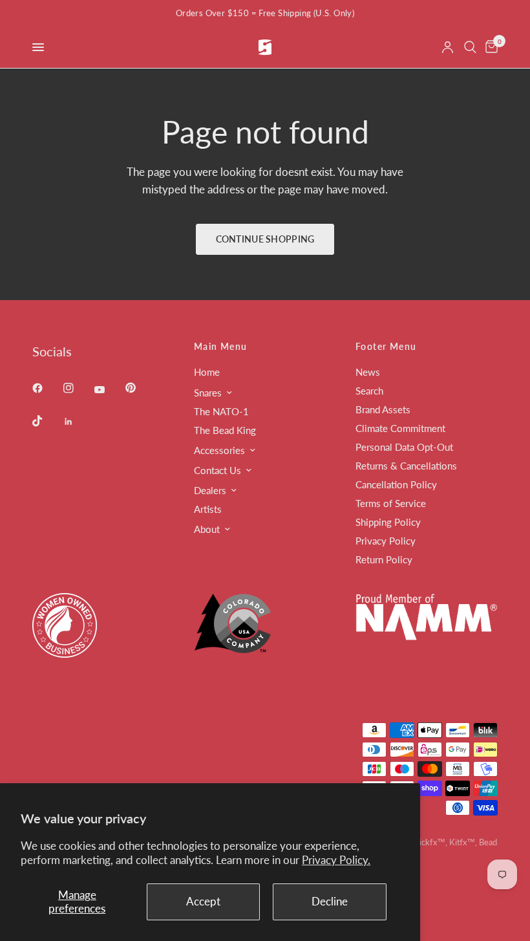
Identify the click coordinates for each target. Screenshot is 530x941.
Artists (208, 509)
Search (369, 390)
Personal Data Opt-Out (404, 447)
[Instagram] (77, 388)
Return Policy (383, 559)
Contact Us (217, 470)
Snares (208, 392)
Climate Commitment (400, 428)
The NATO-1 (221, 411)
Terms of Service (390, 503)
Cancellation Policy (396, 484)
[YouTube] (108, 389)
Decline (330, 901)
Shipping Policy (388, 522)
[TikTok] (46, 421)
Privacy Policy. (336, 860)
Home (207, 372)
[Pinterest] (139, 387)
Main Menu (221, 346)
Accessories (219, 450)
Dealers (210, 490)
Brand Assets (382, 409)
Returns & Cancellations (406, 465)
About (207, 529)
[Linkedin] (77, 421)
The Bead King (225, 430)
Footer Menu (385, 346)
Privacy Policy (385, 540)
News (367, 372)
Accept (203, 901)
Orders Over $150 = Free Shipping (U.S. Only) (265, 13)
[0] (489, 47)
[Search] (470, 47)
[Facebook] (46, 388)
